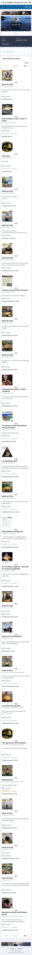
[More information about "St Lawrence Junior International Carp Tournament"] (7, 416)
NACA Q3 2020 (7, 847)
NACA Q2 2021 (7, 780)
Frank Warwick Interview (11, 706)
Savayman (6, 86)
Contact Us (13, 948)
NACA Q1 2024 (7, 321)
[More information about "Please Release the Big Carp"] (7, 522)
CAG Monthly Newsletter (17, 672)
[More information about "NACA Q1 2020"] (7, 868)
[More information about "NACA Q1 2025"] (7, 216)
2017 (12, 607)
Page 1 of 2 (16, 66)
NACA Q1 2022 (7, 606)
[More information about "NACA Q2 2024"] (7, 345)
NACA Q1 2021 (7, 813)
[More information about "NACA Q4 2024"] (7, 248)
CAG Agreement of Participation (14, 743)
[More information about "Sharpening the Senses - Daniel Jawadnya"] (7, 380)
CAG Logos (6, 156)
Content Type (8, 51)
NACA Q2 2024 (7, 355)
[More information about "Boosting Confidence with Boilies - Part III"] (7, 903)
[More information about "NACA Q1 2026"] (7, 75)
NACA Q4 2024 (7, 258)
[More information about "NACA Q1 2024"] (7, 311)
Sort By (27, 62)
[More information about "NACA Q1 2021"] (7, 804)
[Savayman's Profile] (16, 33)
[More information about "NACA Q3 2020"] (7, 838)
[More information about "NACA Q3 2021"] (7, 661)
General (13, 122)
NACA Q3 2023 (7, 496)
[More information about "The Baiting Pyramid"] (7, 451)
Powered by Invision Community (16, 952)
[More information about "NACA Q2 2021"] (7, 770)
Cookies (20, 948)
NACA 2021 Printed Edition (12, 636)
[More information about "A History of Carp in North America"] (7, 281)
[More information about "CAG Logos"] (7, 146)
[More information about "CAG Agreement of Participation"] (7, 733)
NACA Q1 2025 (7, 225)
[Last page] (29, 66)
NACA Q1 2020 (7, 878)
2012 (12, 393)
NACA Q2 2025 (7, 191)
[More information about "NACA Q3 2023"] (7, 487)
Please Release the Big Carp (12, 531)
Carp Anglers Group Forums (14, 2)
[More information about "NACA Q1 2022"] (7, 596)
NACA (12, 86)
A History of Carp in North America (15, 290)
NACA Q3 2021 (7, 670)
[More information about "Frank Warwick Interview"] (7, 696)
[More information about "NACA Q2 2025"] (7, 182)
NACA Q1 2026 (7, 84)
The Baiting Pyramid (9, 461)
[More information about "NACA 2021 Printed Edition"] (7, 627)
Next (25, 66)
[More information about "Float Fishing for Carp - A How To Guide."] (7, 109)
